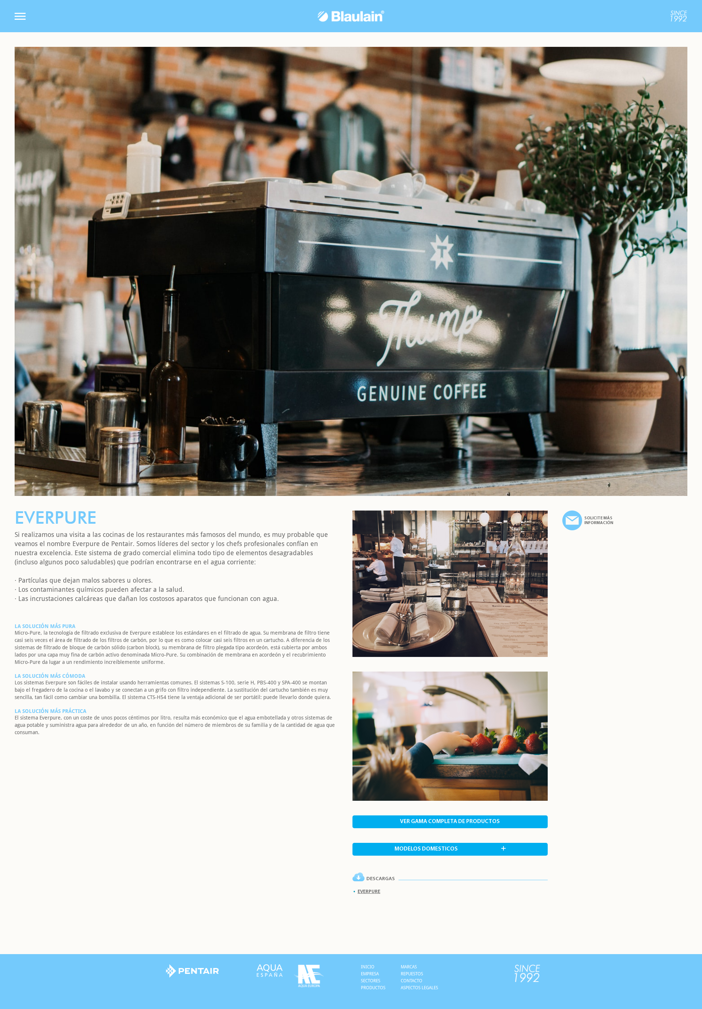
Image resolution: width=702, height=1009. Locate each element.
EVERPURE (369, 891)
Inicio (367, 966)
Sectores (370, 980)
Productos (373, 987)
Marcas (409, 966)
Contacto (411, 980)
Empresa (370, 973)
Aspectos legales (419, 987)
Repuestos (412, 973)
